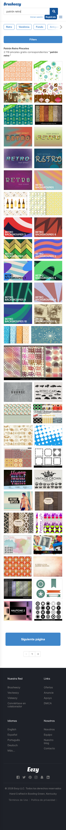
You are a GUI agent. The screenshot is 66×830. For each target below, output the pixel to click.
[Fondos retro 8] (18, 292)
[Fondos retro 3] (18, 271)
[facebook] (17, 777)
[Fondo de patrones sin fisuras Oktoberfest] (15, 203)
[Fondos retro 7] (18, 249)
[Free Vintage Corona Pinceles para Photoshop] (48, 479)
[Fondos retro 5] (18, 227)
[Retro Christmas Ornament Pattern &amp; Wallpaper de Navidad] (48, 93)
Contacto (49, 748)
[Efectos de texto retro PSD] (18, 137)
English (12, 729)
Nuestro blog (48, 741)
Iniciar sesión (36, 17)
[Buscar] (54, 11)
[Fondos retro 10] (18, 314)
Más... (11, 750)
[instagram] (35, 777)
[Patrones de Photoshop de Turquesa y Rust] (17, 413)
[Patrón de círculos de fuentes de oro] (18, 435)
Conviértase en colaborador (17, 705)
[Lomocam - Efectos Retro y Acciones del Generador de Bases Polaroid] (47, 544)
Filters (33, 39)
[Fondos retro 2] (48, 249)
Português (14, 739)
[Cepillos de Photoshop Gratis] (48, 392)
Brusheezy (14, 687)
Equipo (48, 734)
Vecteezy (13, 692)
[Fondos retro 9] (48, 292)
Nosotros (49, 729)
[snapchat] (42, 777)
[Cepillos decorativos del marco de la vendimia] (48, 457)
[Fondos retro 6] (48, 227)
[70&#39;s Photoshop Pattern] (18, 566)
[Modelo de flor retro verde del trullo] (18, 115)
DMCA (48, 703)
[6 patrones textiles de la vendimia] (47, 413)
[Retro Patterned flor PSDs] (48, 71)
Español (12, 734)
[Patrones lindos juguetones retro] (33, 362)
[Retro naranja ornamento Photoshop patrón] (18, 71)
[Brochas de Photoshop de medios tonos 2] (18, 611)
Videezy (12, 697)
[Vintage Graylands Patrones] (18, 457)
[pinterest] (30, 777)
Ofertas (48, 687)
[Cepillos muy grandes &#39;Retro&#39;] (48, 435)
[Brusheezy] (12, 4)
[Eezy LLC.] (33, 770)
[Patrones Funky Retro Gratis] (45, 203)
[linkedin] (48, 777)
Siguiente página (33, 639)
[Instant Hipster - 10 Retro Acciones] (18, 501)
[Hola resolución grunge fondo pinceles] (18, 392)
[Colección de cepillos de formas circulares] (48, 611)
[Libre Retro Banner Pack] (48, 589)
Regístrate (51, 17)
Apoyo (48, 697)
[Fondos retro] (48, 180)
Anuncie (49, 692)
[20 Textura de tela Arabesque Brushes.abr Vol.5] (19, 522)
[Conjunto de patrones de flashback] (18, 589)
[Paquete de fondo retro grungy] (18, 93)
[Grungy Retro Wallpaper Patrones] (48, 115)
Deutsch (13, 745)
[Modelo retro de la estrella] (46, 335)
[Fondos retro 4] (48, 271)
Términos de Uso (18, 799)
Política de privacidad (43, 799)
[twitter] (24, 777)
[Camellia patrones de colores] (48, 522)
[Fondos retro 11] (48, 314)
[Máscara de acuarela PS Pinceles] (18, 544)
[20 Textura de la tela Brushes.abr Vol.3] (48, 501)
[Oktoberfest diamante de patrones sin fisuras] (16, 335)
